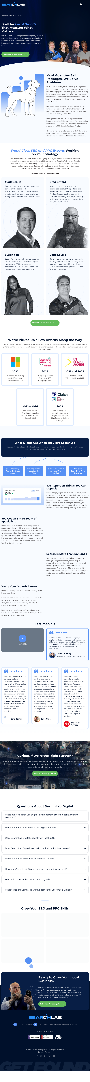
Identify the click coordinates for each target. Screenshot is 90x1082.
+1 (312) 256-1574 (25, 1024)
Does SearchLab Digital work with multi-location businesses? (37, 848)
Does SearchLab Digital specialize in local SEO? (30, 838)
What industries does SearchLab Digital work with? (32, 827)
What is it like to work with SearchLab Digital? (29, 858)
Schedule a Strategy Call (13, 54)
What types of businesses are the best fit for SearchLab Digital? (38, 890)
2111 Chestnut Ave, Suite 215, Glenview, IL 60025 (58, 1024)
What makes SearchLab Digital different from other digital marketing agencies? (42, 816)
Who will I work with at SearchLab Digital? (27, 879)
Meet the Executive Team (43, 323)
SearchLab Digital (7, 15)
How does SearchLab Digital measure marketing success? (36, 869)
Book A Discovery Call (43, 773)
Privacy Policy (44, 1052)
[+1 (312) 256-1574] (80, 4)
